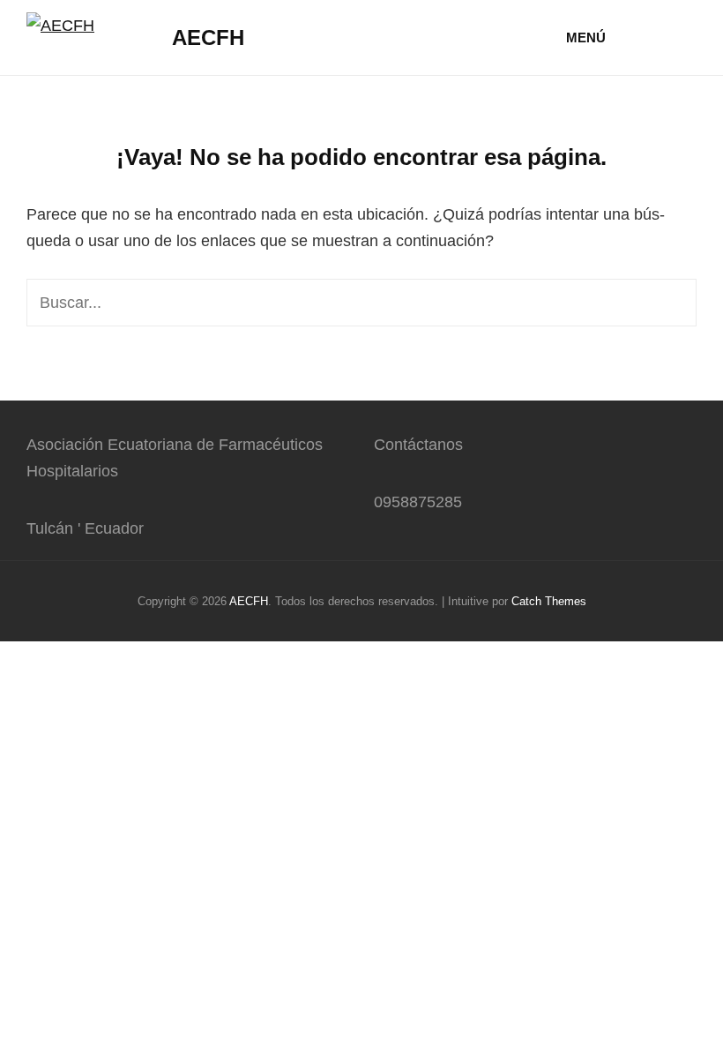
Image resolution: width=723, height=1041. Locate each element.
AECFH (208, 37)
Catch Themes (548, 601)
